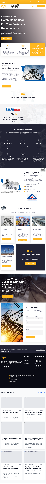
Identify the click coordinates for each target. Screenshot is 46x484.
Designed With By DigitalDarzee (40, 385)
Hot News (19, 410)
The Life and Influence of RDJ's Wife (33, 412)
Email (27, 320)
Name (27, 316)
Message (27, 329)
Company (36, 316)
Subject (27, 325)
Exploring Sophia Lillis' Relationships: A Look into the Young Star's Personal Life (11, 468)
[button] (33, 6)
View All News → (41, 392)
